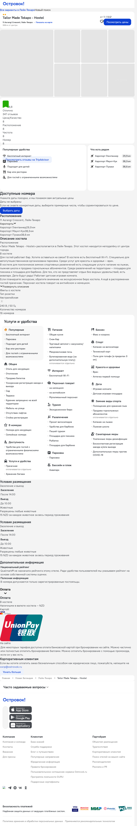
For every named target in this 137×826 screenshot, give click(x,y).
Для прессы (9, 756)
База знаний (37, 741)
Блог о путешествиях (42, 751)
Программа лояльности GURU (47, 776)
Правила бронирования (43, 766)
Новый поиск (43, 10)
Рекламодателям (101, 761)
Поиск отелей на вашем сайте (108, 756)
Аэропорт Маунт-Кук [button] (12, 231)
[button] (26, 63)
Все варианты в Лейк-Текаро (17, 10)
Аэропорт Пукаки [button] (10, 234)
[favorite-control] (102, 22)
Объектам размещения (104, 741)
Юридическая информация (45, 761)
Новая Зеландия (24, 678)
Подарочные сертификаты (45, 781)
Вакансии (8, 751)
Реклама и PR (99, 766)
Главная (6, 678)
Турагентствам (100, 746)
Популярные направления (45, 756)
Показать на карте (44, 22)
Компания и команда (14, 741)
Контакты (8, 746)
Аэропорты (7, 223)
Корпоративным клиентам (106, 751)
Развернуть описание (16, 286)
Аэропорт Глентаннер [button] (13, 227)
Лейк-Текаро (45, 678)
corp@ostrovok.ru (11, 666)
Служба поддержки (41, 746)
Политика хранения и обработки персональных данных (33, 821)
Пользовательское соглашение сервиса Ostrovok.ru (59, 771)
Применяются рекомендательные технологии (90, 821)
